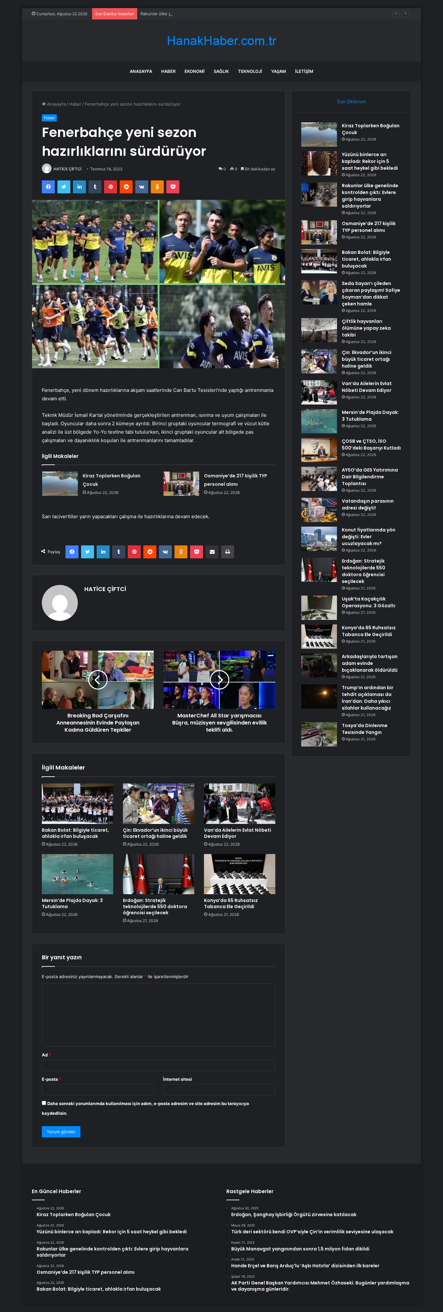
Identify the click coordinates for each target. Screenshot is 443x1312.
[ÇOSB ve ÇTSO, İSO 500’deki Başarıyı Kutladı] (319, 450)
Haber (168, 71)
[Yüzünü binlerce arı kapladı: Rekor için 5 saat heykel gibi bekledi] (319, 163)
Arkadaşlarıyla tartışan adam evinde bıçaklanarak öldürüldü (370, 663)
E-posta (51, 1079)
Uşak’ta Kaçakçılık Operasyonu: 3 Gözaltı (368, 602)
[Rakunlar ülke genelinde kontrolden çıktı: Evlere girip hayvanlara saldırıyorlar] (319, 194)
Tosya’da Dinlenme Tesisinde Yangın (365, 729)
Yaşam (278, 71)
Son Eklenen (351, 101)
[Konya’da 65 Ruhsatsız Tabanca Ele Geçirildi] (239, 874)
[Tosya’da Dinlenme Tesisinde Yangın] (319, 734)
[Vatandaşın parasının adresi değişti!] (319, 510)
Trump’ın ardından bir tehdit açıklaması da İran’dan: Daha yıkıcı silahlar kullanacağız (367, 697)
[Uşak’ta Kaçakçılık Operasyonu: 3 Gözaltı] (319, 608)
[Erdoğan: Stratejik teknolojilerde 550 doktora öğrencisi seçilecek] (158, 874)
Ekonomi (195, 71)
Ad (46, 1054)
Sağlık (221, 71)
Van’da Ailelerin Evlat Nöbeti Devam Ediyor (237, 833)
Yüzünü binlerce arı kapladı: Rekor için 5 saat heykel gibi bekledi (370, 161)
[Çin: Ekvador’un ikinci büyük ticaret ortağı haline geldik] (158, 803)
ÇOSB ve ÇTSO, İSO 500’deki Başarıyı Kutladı (371, 444)
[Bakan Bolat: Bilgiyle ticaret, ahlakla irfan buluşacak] (77, 803)
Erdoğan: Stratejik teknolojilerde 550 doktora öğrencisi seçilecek (155, 906)
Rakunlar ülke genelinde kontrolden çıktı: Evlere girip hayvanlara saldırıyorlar (217, 13)
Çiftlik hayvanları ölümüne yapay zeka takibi (366, 328)
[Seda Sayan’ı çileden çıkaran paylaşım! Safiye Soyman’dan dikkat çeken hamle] (319, 292)
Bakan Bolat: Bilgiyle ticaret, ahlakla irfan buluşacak (75, 833)
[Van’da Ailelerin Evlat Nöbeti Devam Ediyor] (239, 803)
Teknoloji (250, 71)
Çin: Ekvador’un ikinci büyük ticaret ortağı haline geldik (155, 833)
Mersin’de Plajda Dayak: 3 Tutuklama (72, 903)
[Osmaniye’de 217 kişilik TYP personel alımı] (181, 484)
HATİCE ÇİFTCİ (67, 168)
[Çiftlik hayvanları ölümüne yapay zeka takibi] (319, 330)
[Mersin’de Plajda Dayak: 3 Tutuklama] (77, 874)
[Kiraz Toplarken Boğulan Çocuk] (60, 484)
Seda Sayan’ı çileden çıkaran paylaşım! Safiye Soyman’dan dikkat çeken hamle (371, 293)
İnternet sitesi (177, 1079)
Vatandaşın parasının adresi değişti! (368, 504)
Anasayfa (141, 71)
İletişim (304, 71)
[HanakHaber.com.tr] (221, 41)
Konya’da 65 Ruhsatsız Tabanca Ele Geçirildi (231, 903)
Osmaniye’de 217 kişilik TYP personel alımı (369, 227)
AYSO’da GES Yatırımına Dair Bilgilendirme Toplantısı (370, 477)
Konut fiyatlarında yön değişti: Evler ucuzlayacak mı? (368, 537)
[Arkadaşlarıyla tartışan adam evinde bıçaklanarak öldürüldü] (319, 665)
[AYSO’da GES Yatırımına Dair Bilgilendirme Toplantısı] (319, 479)
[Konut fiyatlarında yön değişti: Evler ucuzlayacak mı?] (319, 539)
